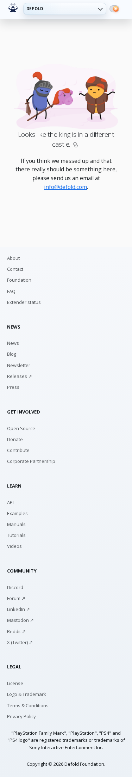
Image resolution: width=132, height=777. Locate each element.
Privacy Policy (21, 716)
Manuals (16, 524)
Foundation (19, 280)
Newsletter (18, 365)
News (13, 343)
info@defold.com (65, 187)
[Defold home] (13, 8)
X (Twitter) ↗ (20, 642)
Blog (11, 354)
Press (13, 387)
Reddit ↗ (16, 631)
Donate (15, 439)
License (15, 683)
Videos (14, 546)
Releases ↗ (19, 376)
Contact (15, 269)
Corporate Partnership (31, 461)
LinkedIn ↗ (18, 609)
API (10, 502)
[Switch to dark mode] (114, 9)
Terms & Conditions (28, 705)
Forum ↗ (16, 598)
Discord (15, 587)
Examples (17, 513)
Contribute (18, 450)
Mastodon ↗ (20, 620)
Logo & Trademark (26, 694)
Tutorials (16, 535)
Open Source (21, 428)
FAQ (11, 291)
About (13, 258)
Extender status (24, 302)
